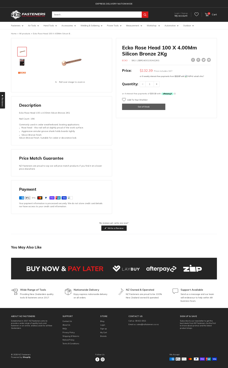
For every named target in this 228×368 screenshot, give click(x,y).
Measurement (132, 25)
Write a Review (117, 229)
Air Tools (32, 25)
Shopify (26, 357)
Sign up (103, 329)
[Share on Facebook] (193, 60)
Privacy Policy (69, 332)
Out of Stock (143, 106)
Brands (103, 336)
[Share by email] (209, 60)
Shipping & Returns (71, 336)
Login (102, 325)
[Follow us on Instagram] (103, 359)
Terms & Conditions (71, 343)
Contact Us (67, 321)
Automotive (170, 25)
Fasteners (15, 25)
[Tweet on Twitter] (204, 60)
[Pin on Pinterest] (198, 60)
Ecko (125, 60)
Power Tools (113, 25)
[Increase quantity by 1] (156, 84)
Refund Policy (68, 340)
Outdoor (187, 25)
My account (181, 15)
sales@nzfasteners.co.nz (148, 324)
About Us (66, 325)
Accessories (67, 25)
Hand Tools (49, 25)
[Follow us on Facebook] (97, 359)
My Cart (103, 332)
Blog (102, 321)
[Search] (145, 15)
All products (24, 33)
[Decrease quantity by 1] (142, 84)
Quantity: (130, 84)
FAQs (65, 329)
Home (14, 33)
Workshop (152, 25)
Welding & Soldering (89, 25)
